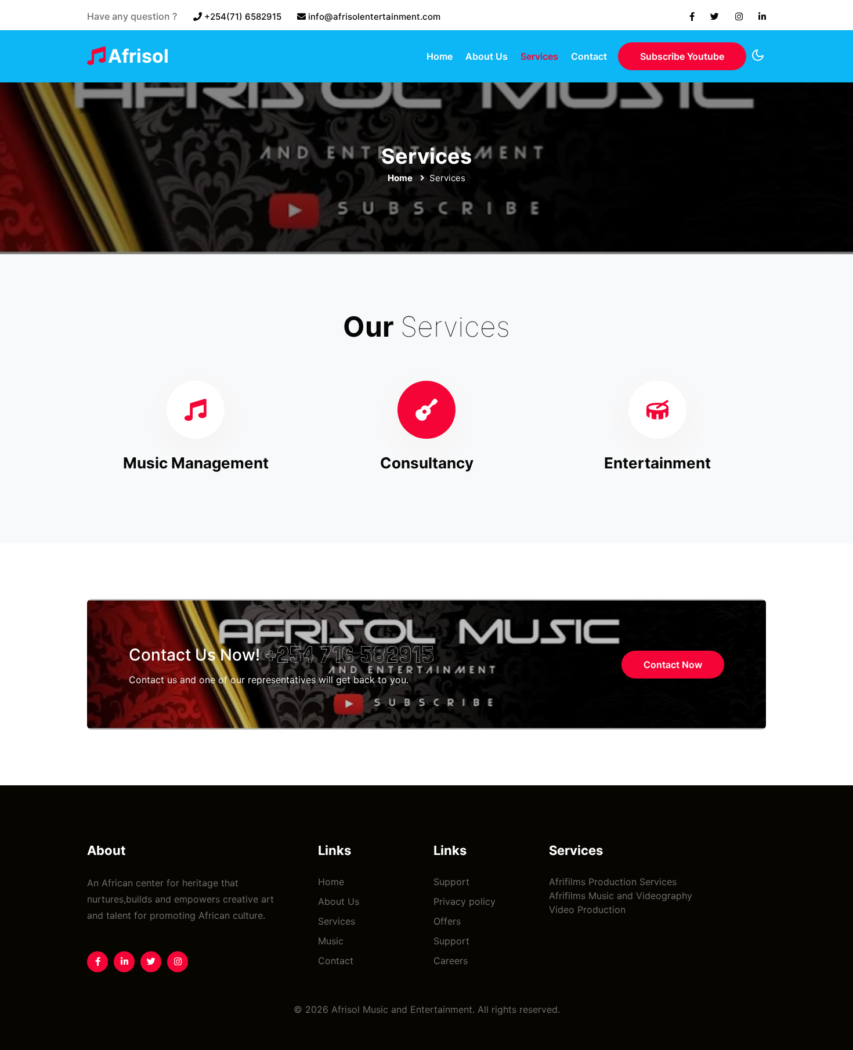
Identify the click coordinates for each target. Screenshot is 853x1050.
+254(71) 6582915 (242, 16)
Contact (589, 56)
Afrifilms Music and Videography (620, 895)
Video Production (587, 909)
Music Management (196, 463)
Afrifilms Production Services (613, 881)
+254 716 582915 (350, 655)
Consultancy (427, 463)
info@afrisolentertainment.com (374, 16)
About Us (486, 56)
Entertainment (657, 463)
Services (539, 56)
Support (451, 881)
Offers (447, 921)
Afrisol (138, 56)
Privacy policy (464, 901)
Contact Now (673, 664)
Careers (450, 960)
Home (439, 56)
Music (331, 941)
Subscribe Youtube (682, 56)
